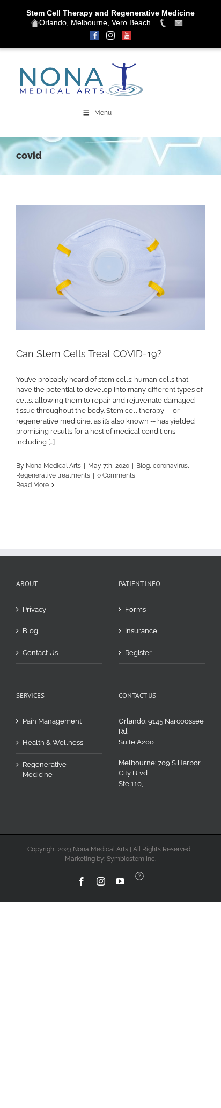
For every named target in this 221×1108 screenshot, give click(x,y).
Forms (135, 609)
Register (138, 653)
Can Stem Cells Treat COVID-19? (89, 353)
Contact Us (40, 653)
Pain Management (52, 721)
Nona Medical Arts (53, 466)
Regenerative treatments (53, 475)
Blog (143, 466)
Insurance (141, 631)
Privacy (34, 609)
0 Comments (116, 475)
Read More (32, 485)
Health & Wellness (53, 742)
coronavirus (170, 466)
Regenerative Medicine (45, 769)
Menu (103, 113)
